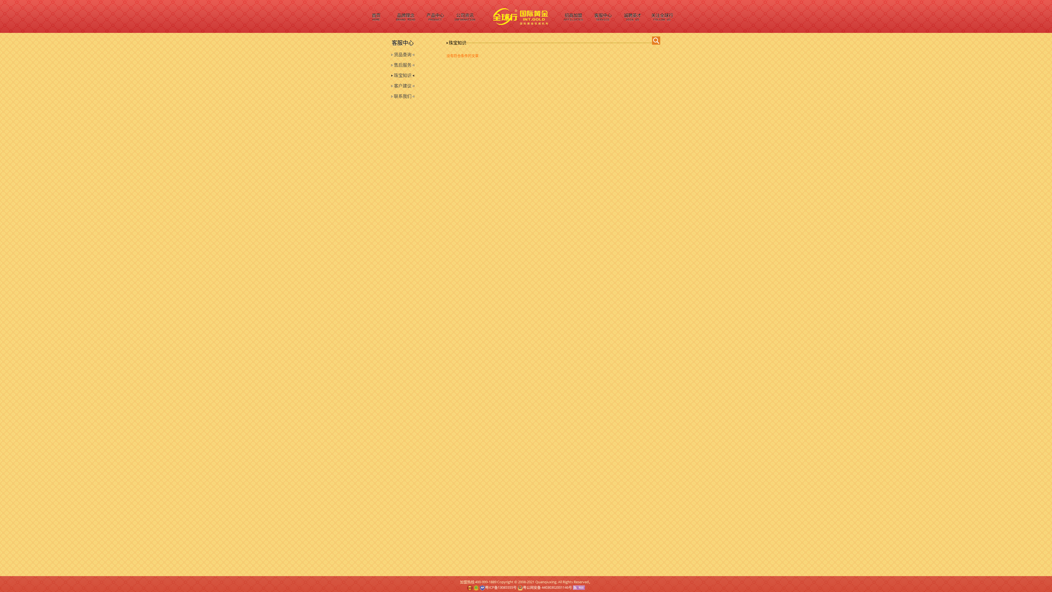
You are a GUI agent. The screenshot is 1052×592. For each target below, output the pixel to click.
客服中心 (603, 17)
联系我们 (402, 96)
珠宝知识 (402, 75)
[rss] (579, 587)
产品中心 (435, 17)
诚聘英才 (632, 17)
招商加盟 (573, 17)
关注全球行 (662, 17)
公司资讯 (464, 17)
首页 (376, 17)
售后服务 (402, 65)
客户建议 (402, 86)
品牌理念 (405, 17)
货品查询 (402, 54)
